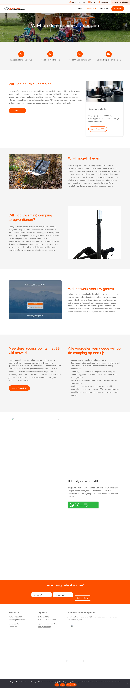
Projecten (104, 8)
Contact (117, 8)
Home (79, 8)
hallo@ (12, 619)
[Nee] (127, 684)
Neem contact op (19, 388)
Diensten (90, 8)
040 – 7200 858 (97, 129)
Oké (56, 685)
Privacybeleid (71, 685)
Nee (62, 685)
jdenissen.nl (20, 619)
